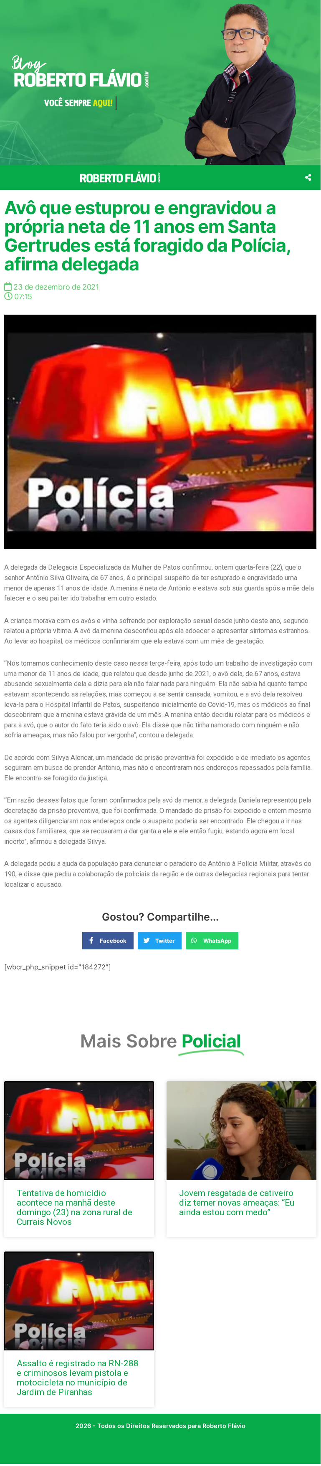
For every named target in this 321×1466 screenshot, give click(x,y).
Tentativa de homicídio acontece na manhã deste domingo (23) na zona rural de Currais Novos (74, 1207)
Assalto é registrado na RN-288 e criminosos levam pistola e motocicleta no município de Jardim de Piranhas (78, 1377)
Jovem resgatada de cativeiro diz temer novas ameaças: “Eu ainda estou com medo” (236, 1202)
